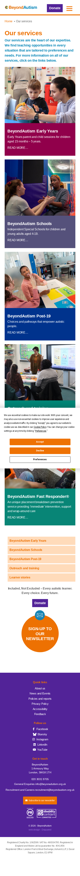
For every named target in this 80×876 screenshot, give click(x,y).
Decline (40, 450)
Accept (40, 442)
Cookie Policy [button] (40, 427)
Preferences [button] (40, 431)
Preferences (40, 459)
